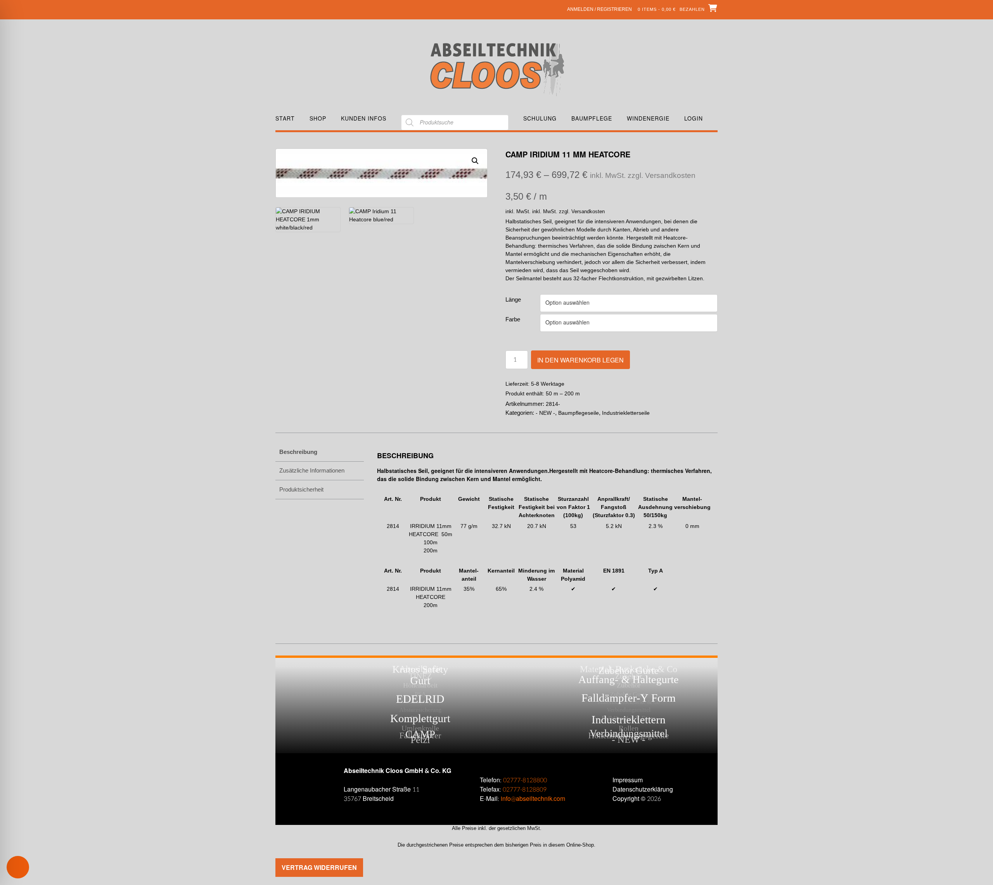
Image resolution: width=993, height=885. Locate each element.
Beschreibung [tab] (298, 452)
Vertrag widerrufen (319, 867)
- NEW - (545, 413)
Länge (513, 299)
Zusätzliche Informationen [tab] (311, 470)
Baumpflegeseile (578, 413)
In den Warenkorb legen (580, 359)
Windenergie (648, 118)
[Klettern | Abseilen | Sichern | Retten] (496, 69)
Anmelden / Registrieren (599, 9)
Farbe (512, 319)
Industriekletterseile (626, 413)
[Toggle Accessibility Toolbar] (29, 867)
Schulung (540, 118)
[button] (475, 161)
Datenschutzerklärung (642, 789)
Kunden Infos (363, 118)
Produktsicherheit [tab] (301, 489)
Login (693, 118)
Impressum (627, 780)
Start (285, 118)
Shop (318, 118)
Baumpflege (591, 118)
